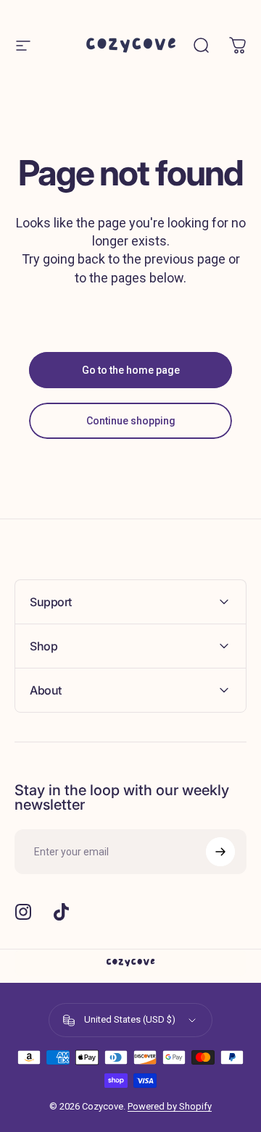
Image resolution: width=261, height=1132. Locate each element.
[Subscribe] (220, 851)
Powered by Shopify (170, 1106)
